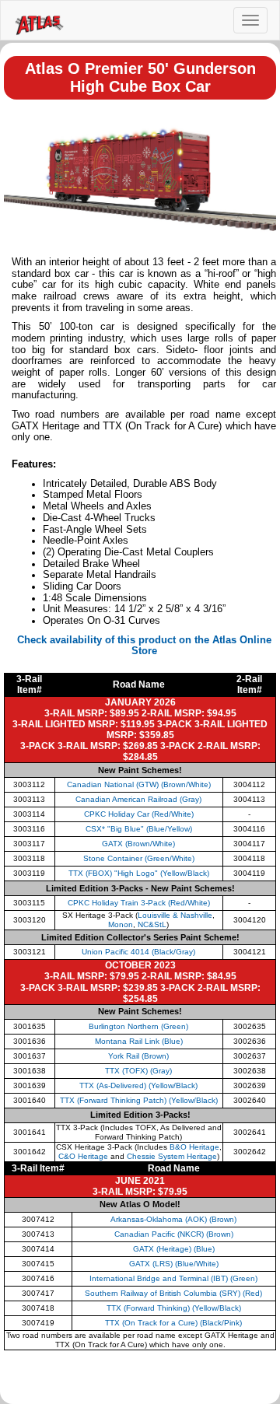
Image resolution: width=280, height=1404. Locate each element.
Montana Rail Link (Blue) (139, 1041)
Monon (120, 924)
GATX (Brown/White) (138, 843)
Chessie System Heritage (172, 1156)
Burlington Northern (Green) (138, 1026)
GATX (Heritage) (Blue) (174, 1249)
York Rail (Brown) (138, 1056)
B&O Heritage (194, 1147)
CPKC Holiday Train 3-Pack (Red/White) (139, 902)
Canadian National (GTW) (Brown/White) (139, 784)
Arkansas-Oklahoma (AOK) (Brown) (173, 1219)
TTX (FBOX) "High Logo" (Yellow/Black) (138, 873)
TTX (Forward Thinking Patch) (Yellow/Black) (139, 1100)
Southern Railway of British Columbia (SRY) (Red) (173, 1293)
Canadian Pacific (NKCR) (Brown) (173, 1234)
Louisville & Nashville (175, 915)
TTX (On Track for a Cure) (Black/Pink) (173, 1322)
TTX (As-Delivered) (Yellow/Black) (138, 1085)
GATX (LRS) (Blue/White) (174, 1263)
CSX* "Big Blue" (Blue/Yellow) (139, 829)
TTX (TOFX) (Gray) (138, 1070)
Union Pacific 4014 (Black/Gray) (138, 951)
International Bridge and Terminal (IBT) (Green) (173, 1278)
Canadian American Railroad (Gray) (138, 799)
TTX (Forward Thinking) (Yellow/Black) (174, 1308)
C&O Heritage (83, 1156)
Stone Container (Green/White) (138, 858)
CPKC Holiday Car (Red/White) (139, 814)
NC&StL (152, 924)
